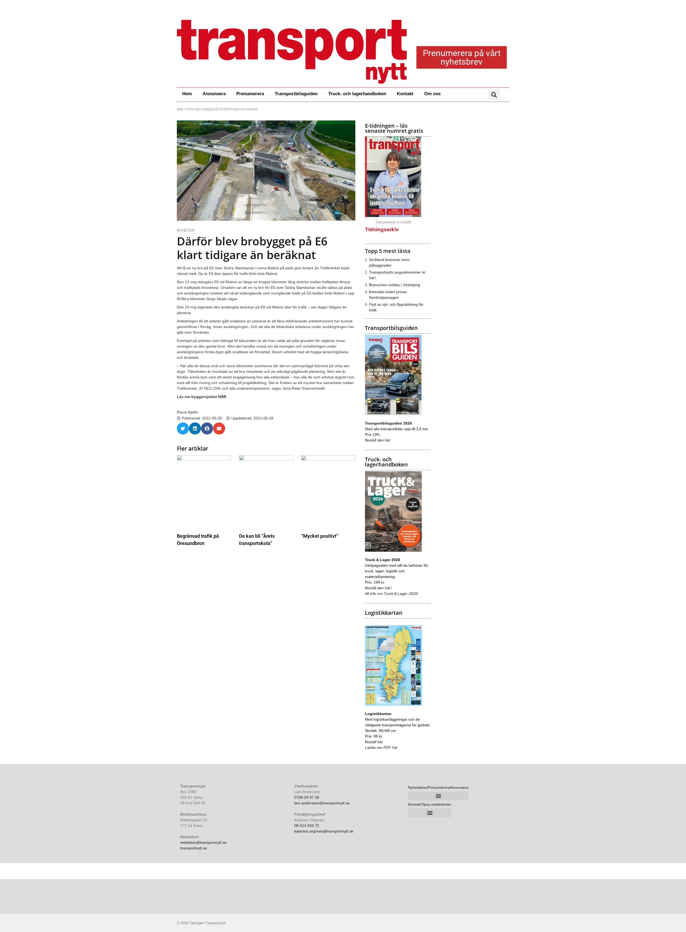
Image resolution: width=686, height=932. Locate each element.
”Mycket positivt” (319, 536)
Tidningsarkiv (382, 229)
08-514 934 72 (306, 825)
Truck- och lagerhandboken (357, 93)
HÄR (222, 397)
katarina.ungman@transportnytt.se (323, 831)
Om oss (432, 93)
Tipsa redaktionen (436, 804)
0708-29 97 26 (306, 797)
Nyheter (186, 230)
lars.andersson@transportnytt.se (322, 803)
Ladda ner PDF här (381, 747)
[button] (494, 94)
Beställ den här (377, 440)
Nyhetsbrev (417, 787)
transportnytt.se (193, 848)
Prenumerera (250, 93)
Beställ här (374, 742)
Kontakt (405, 93)
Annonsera (214, 93)
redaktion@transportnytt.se (203, 842)
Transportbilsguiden (296, 93)
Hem (187, 93)
